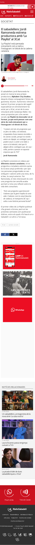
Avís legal (7, 518)
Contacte (5, 515)
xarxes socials (13, 225)
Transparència (14, 515)
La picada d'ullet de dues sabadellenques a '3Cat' (12, 472)
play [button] (2, 86)
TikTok (20, 534)
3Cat (3, 225)
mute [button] (32, 86)
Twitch (25, 534)
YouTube (30, 534)
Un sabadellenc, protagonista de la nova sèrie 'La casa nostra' (16, 415)
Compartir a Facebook (5, 234)
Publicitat (14, 518)
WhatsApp (17, 539)
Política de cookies (25, 518)
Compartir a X (13, 234)
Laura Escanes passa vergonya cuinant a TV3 (14, 443)
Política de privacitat (17, 521)
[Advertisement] (17, 336)
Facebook (15, 534)
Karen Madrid (11, 78)
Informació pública (26, 515)
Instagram (5, 534)
